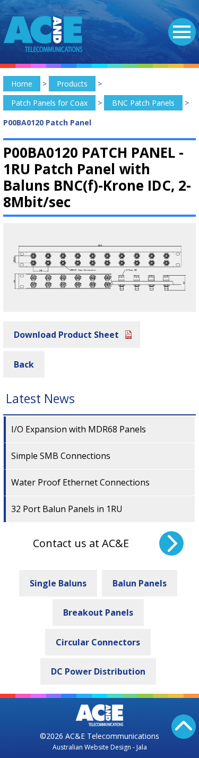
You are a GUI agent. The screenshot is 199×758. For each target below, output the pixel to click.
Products (72, 84)
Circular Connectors (98, 642)
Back (24, 364)
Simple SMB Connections (60, 456)
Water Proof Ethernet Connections (80, 482)
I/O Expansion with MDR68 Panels (78, 429)
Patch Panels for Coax (49, 103)
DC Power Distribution (98, 671)
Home (21, 84)
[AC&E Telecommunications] (43, 34)
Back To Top (183, 726)
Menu (182, 32)
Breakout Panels (98, 612)
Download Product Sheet (66, 334)
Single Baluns (58, 583)
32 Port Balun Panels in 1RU (67, 509)
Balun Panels (140, 583)
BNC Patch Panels (143, 103)
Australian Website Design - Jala (100, 747)
